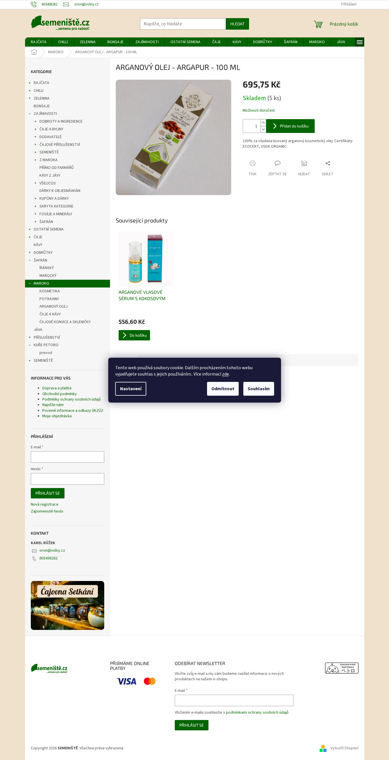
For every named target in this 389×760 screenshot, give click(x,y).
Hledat (237, 23)
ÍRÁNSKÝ (46, 268)
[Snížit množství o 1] (263, 129)
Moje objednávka (57, 416)
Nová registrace (44, 504)
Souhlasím (259, 389)
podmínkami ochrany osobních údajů (257, 712)
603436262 (48, 558)
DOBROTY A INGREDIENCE (61, 121)
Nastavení (130, 389)
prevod (45, 353)
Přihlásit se (47, 493)
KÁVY (38, 245)
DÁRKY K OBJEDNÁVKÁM (59, 191)
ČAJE (38, 237)
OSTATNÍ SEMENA (49, 229)
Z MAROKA (48, 160)
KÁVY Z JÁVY (49, 175)
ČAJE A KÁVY (50, 314)
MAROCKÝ (47, 276)
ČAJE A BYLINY (51, 129)
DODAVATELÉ (50, 137)
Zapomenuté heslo (47, 511)
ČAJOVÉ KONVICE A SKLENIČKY (65, 322)
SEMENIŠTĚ (49, 152)
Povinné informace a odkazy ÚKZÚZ (72, 411)
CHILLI (38, 91)
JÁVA (38, 330)
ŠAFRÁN (46, 222)
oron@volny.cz (52, 550)
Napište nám (53, 405)
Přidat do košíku (294, 125)
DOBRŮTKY (43, 253)
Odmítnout (222, 389)
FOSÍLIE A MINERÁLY (55, 214)
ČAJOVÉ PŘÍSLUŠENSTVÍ (59, 145)
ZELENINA (42, 98)
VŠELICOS (47, 183)
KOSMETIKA (49, 291)
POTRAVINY (49, 299)
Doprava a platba (56, 388)
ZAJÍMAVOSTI (45, 114)
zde (225, 374)
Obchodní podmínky (59, 394)
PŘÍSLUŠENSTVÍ (47, 337)
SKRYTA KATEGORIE (56, 206)
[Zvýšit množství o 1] (263, 122)
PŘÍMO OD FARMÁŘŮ (56, 168)
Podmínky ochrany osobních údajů (71, 399)
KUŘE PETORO (46, 345)
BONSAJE (42, 106)
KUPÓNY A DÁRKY (54, 198)
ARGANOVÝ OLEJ (53, 306)
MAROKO (41, 283)
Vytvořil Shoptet (344, 748)
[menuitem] (38, 42)
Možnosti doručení (259, 110)
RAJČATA (41, 83)
